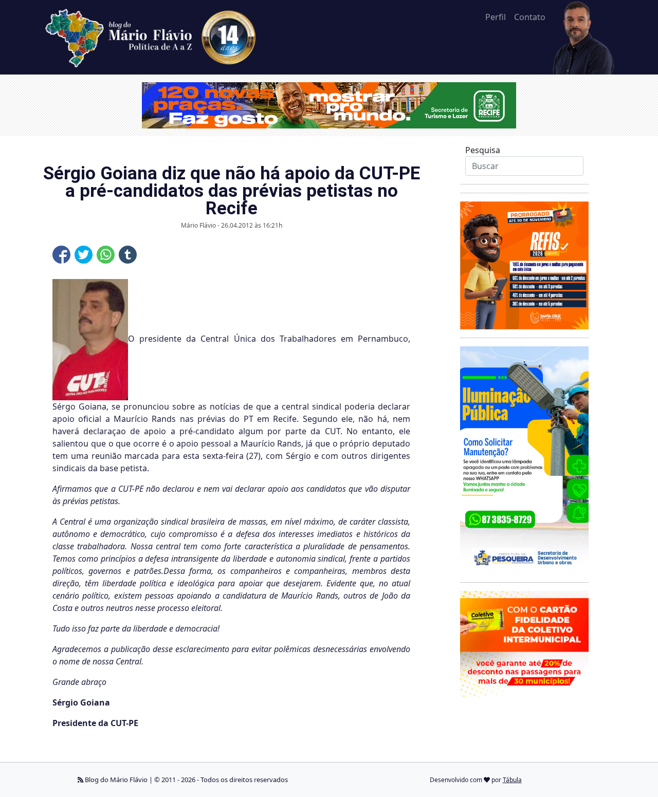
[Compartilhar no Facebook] (61, 255)
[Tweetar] (84, 255)
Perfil (495, 17)
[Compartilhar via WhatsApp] (106, 255)
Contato (529, 17)
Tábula (512, 779)
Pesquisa (482, 150)
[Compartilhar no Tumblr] (128, 255)
